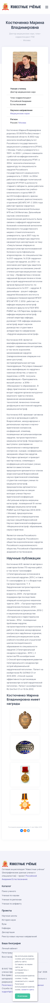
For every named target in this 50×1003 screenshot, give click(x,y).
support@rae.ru (9, 991)
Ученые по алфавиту (12, 903)
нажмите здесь (27, 989)
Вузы (4, 924)
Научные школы (9, 915)
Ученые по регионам (11, 899)
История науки (9, 920)
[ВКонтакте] (21, 830)
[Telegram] (28, 830)
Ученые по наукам (10, 895)
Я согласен (22, 996)
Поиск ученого (9, 891)
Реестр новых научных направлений (19, 936)
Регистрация (8, 952)
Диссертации (8, 932)
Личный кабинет (9, 948)
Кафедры (6, 928)
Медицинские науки (20, 113)
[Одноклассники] (25, 830)
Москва (22, 122)
